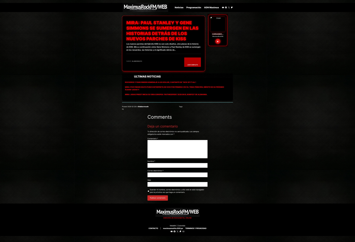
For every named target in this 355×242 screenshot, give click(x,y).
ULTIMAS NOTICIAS (147, 76)
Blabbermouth (143, 106)
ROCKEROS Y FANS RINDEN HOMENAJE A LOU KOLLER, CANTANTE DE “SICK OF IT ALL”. (160, 82)
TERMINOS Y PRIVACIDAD (195, 228)
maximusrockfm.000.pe (173, 228)
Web (149, 180)
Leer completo (192, 65)
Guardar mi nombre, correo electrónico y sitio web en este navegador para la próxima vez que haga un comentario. (177, 191)
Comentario (152, 139)
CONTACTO (153, 228)
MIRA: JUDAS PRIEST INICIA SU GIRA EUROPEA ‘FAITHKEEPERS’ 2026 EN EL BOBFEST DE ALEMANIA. (166, 94)
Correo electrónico (155, 171)
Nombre (151, 161)
